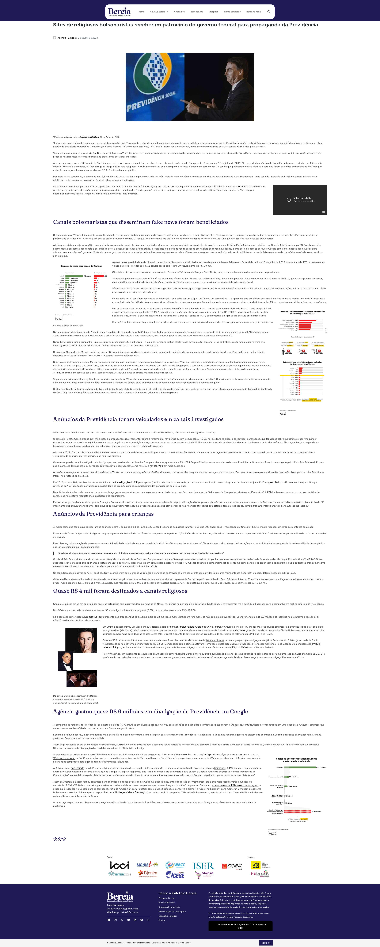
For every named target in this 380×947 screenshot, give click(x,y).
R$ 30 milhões (239, 647)
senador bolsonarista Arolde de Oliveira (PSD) (196, 626)
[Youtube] (129, 920)
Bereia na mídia (253, 12)
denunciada (77, 768)
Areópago (213, 12)
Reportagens (196, 12)
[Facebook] (110, 920)
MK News (240, 630)
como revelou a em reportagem (235, 785)
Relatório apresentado (227, 186)
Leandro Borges (93, 616)
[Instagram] (116, 920)
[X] (123, 920)
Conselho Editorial (168, 916)
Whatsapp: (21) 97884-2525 (122, 912)
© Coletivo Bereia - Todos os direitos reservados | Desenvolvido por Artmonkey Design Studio (149, 943)
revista (156, 465)
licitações (219, 768)
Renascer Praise (215, 640)
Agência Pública (66, 38)
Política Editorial (167, 902)
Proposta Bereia (166, 898)
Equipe (162, 920)
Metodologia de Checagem (172, 911)
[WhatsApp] (149, 920)
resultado (275, 482)
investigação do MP (126, 482)
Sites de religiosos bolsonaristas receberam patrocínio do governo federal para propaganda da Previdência (185, 25)
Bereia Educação (232, 12)
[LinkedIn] (136, 920)
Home (141, 12)
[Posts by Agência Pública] (55, 38)
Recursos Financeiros (169, 907)
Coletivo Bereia (157, 12)
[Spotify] (142, 920)
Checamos (179, 12)
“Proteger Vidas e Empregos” (130, 792)
